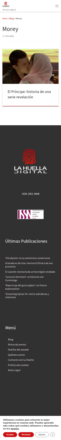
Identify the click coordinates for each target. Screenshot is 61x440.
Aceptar (10, 434)
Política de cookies (18, 365)
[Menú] (57, 6)
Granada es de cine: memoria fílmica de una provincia (29, 264)
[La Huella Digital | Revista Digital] (5, 4)
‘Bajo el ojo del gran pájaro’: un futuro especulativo (26, 287)
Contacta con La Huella (21, 359)
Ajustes (42, 434)
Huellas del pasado (18, 349)
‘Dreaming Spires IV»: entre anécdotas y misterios (27, 295)
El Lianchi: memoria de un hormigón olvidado (30, 271)
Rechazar (26, 434)
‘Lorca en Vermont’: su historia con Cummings (24, 278)
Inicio (4, 18)
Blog (11, 18)
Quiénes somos (16, 354)
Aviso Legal (14, 370)
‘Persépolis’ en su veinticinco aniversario (27, 258)
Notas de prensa (17, 344)
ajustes (15, 428)
